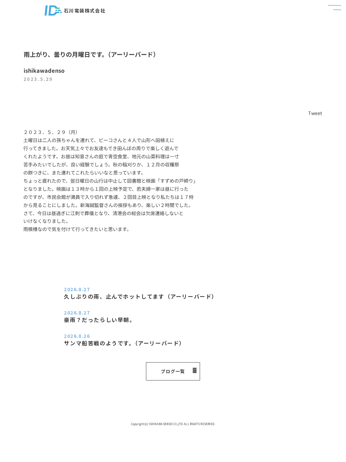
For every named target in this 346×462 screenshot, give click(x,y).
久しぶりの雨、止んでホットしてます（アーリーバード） (141, 296)
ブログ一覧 (173, 371)
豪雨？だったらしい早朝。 (99, 320)
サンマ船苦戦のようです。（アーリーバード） (124, 343)
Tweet (315, 113)
